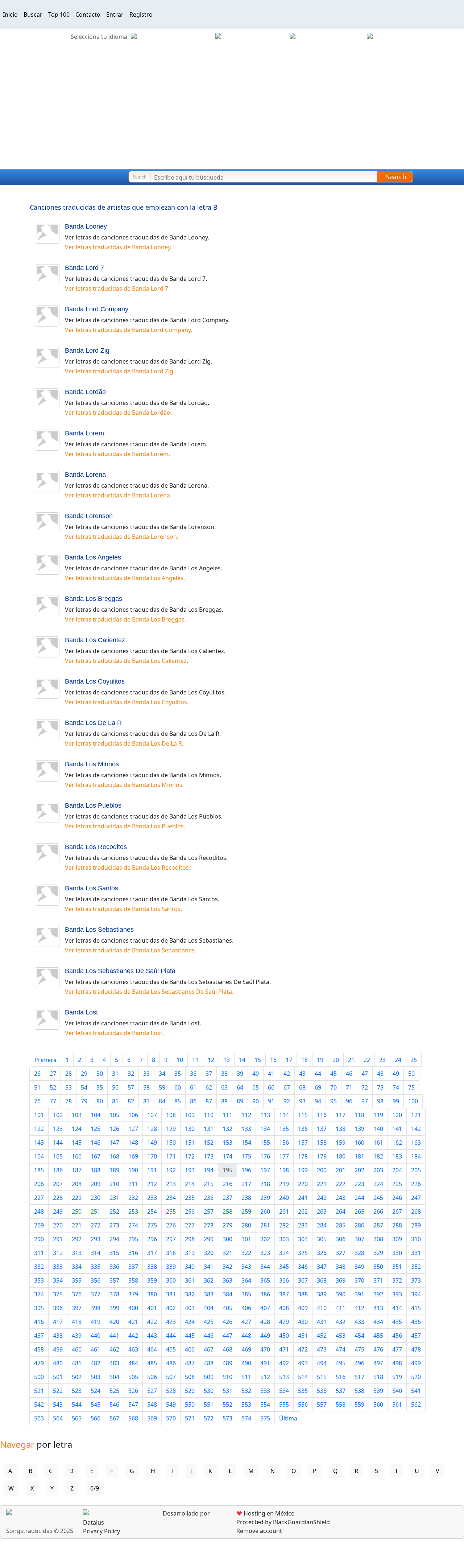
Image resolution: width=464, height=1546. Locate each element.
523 (77, 1391)
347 (322, 1267)
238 (246, 1198)
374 (39, 1294)
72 (364, 1087)
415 (416, 1308)
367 (303, 1280)
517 (359, 1377)
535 (303, 1391)
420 (114, 1322)
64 (240, 1087)
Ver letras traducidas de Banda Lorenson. (121, 537)
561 (397, 1404)
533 (265, 1391)
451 (303, 1336)
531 (227, 1391)
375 (58, 1294)
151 (190, 1143)
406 (246, 1308)
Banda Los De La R (93, 722)
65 (255, 1087)
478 (416, 1349)
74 (396, 1087)
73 (380, 1087)
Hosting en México (265, 1513)
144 (58, 1143)
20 (335, 1060)
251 (95, 1211)
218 (265, 1184)
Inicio (10, 15)
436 (416, 1322)
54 (84, 1087)
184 (416, 1156)
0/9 (94, 1488)
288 (397, 1225)
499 (416, 1363)
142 (416, 1129)
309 (397, 1239)
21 (351, 1060)
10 (180, 1060)
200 (322, 1170)
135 (284, 1129)
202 (359, 1170)
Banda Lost (81, 1012)
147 (114, 1143)
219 (284, 1184)
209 (95, 1184)
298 (190, 1239)
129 (171, 1129)
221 (322, 1184)
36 (193, 1074)
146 (95, 1143)
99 (396, 1101)
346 (303, 1267)
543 (58, 1404)
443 (152, 1336)
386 (265, 1294)
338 (152, 1267)
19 (320, 1060)
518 (378, 1377)
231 (114, 1198)
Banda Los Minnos (92, 764)
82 (131, 1101)
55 (99, 1087)
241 (303, 1198)
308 (378, 1239)
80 (99, 1101)
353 (39, 1280)
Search (396, 176)
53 (68, 1087)
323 (265, 1253)
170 (152, 1156)
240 (284, 1198)
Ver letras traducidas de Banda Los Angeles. (125, 578)
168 (114, 1156)
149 (152, 1143)
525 (114, 1391)
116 (322, 1115)
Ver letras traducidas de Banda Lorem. (117, 454)
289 (416, 1225)
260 (265, 1211)
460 (77, 1349)
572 (209, 1418)
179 (322, 1156)
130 (190, 1129)
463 (133, 1349)
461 (95, 1349)
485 (152, 1363)
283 (303, 1225)
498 (397, 1363)
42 (286, 1074)
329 (378, 1253)
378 (114, 1294)
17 (289, 1060)
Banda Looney (86, 226)
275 (152, 1225)
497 (378, 1363)
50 (411, 1074)
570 (171, 1418)
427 (246, 1322)
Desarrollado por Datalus (146, 1518)
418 (77, 1322)
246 (397, 1198)
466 (190, 1349)
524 (95, 1391)
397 (77, 1308)
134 (265, 1129)
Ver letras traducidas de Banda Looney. (118, 247)
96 (349, 1101)
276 (171, 1225)
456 (397, 1336)
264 (340, 1211)
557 (322, 1404)
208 (77, 1184)
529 (190, 1391)
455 (378, 1336)
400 (133, 1308)
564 (58, 1418)
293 (95, 1239)
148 (133, 1143)
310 (416, 1239)
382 (190, 1294)
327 (340, 1253)
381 (171, 1294)
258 (227, 1211)
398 (95, 1308)
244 (359, 1198)
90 (255, 1101)
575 (265, 1418)
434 (378, 1322)
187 (77, 1170)
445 (190, 1336)
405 (227, 1308)
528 (171, 1391)
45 (333, 1074)
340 (190, 1267)
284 (322, 1225)
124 (77, 1129)
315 (114, 1253)
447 (227, 1336)
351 (397, 1267)
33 (146, 1074)
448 (246, 1336)
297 (171, 1239)
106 (133, 1115)
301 (246, 1239)
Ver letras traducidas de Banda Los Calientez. (126, 661)
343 (246, 1267)
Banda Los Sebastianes (99, 929)
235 (190, 1198)
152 (209, 1143)
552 (227, 1404)
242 (322, 1198)
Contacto (87, 15)
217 (246, 1184)
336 (114, 1267)
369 (340, 1280)
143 (39, 1143)
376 (77, 1294)
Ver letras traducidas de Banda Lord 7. (117, 288)
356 (95, 1280)
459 (58, 1349)
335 (95, 1267)
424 (190, 1322)
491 (265, 1363)
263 (322, 1211)
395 (39, 1308)
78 (68, 1101)
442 (133, 1336)
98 (380, 1101)
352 (416, 1267)
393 (397, 1294)
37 (209, 1074)
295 (133, 1239)
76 (37, 1101)
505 (133, 1377)
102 (58, 1115)
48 (380, 1074)
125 (95, 1129)
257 (209, 1211)
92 (286, 1101)
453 (340, 1336)
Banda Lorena (85, 474)
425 (209, 1322)
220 (303, 1184)
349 (359, 1267)
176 (265, 1156)
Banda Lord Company (96, 309)
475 (359, 1349)
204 (397, 1170)
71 (349, 1087)
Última (288, 1418)
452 (322, 1336)
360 (171, 1280)
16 (273, 1060)
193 (190, 1170)
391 (359, 1294)
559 (359, 1404)
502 (77, 1377)
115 (303, 1115)
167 (95, 1156)
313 (77, 1253)
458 (39, 1349)
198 (284, 1170)
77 (53, 1101)
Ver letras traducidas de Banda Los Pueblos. (125, 826)
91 (271, 1101)
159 (340, 1143)
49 (396, 1074)
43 (302, 1074)
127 (133, 1129)
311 (39, 1253)
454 (359, 1336)
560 (378, 1404)
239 (265, 1198)
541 (416, 1391)
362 (209, 1280)
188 (95, 1170)
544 (77, 1404)
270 (58, 1225)
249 (58, 1211)
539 (378, 1391)
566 (95, 1418)
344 (265, 1267)
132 (227, 1129)
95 (333, 1101)
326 (322, 1253)
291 (58, 1239)
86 (193, 1101)
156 (284, 1143)
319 (190, 1253)
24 (398, 1060)
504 (114, 1377)
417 (58, 1322)
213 (171, 1184)
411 (340, 1308)
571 (190, 1418)
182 (378, 1156)
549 (171, 1404)
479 (39, 1363)
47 (364, 1074)
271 (77, 1225)
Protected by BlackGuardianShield (283, 1522)
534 (284, 1391)
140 (378, 1129)
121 (416, 1115)
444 (171, 1336)
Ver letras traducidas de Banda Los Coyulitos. (126, 702)
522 (58, 1391)
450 (284, 1336)
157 (303, 1143)
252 (114, 1211)
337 (133, 1267)
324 (284, 1253)
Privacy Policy (101, 1531)
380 (152, 1294)
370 (359, 1280)
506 (152, 1377)
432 (340, 1322)
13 (226, 1060)
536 (322, 1391)
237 (227, 1198)
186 (58, 1170)
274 (133, 1225)
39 (240, 1074)
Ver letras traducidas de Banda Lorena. (118, 495)
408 (284, 1308)
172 (190, 1156)
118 (359, 1115)
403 (190, 1308)
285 (340, 1225)
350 (378, 1267)
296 (152, 1239)
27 (53, 1074)
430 (303, 1322)
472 (303, 1349)
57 (131, 1087)
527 (152, 1391)
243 (340, 1198)
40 (255, 1074)
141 (397, 1129)
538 (359, 1391)
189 (114, 1170)
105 (114, 1115)
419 (95, 1322)
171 (171, 1156)
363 (227, 1280)
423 (171, 1322)
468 (227, 1349)
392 (378, 1294)
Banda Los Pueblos (93, 805)
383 (209, 1294)
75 (411, 1087)
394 (416, 1294)
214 (190, 1184)
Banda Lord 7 (84, 267)
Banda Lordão (85, 391)
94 (318, 1101)
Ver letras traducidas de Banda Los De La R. (124, 743)
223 (359, 1184)
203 (378, 1170)
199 (303, 1170)
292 (77, 1239)
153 (227, 1143)
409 (303, 1308)
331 (416, 1253)
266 (378, 1211)
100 (413, 1101)
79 (84, 1101)
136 (303, 1129)
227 (39, 1198)
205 (416, 1170)
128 (152, 1129)
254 (152, 1211)
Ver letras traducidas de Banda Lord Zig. (120, 371)
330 (397, 1253)
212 (152, 1184)
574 (246, 1418)
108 (171, 1115)
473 (322, 1349)
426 (227, 1322)
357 (114, 1280)
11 (195, 1060)
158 (322, 1143)
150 (171, 1143)
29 (84, 1074)
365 (265, 1280)
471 (284, 1349)
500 (39, 1377)
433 (359, 1322)
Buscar (33, 15)
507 (171, 1377)
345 (284, 1267)
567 (114, 1418)
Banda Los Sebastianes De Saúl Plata (120, 971)
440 (95, 1336)
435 (397, 1322)
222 (340, 1184)
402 (171, 1308)
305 (322, 1239)
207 (58, 1184)
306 (340, 1239)
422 (152, 1322)
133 (246, 1129)
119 (378, 1115)
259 (246, 1211)
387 (284, 1294)
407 (265, 1308)
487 (190, 1363)
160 (359, 1143)
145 (77, 1143)
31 (115, 1074)
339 (171, 1267)
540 (397, 1391)
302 (265, 1239)
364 (246, 1280)
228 (58, 1198)
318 (171, 1253)
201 (340, 1170)
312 (58, 1253)
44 (318, 1074)
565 (77, 1418)
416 (39, 1322)
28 (68, 1074)
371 (378, 1280)
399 (114, 1308)
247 (416, 1198)
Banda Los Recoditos (96, 846)
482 (95, 1363)
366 (284, 1280)
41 (271, 1074)
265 (359, 1211)
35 (177, 1074)
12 (211, 1060)
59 (162, 1087)
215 (209, 1184)
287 (378, 1225)
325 (303, 1253)
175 (246, 1156)
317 (152, 1253)
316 (133, 1253)
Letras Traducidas (48, 177)
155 (265, 1143)
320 (209, 1253)
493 (303, 1363)
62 (209, 1087)
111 (227, 1115)
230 (95, 1198)
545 (95, 1404)
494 (322, 1363)
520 (416, 1377)
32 (131, 1074)
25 (413, 1060)
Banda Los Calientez (95, 640)
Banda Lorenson (89, 516)
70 (333, 1087)
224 (378, 1184)
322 (246, 1253)
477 (397, 1349)
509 (209, 1377)
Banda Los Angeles (93, 557)
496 (359, 1363)
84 (162, 1101)
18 (304, 1060)
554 (265, 1404)
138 (340, 1129)
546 (114, 1404)
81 (115, 1101)
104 (95, 1115)
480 (58, 1363)
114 (284, 1115)
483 (114, 1363)
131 (209, 1129)
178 (303, 1156)
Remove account (259, 1531)
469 (246, 1349)
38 (224, 1074)
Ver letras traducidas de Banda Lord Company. (128, 330)
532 (246, 1391)
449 (265, 1336)
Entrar (115, 15)
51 (37, 1087)
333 (58, 1267)
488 (209, 1363)
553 (246, 1404)
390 (340, 1294)
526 (133, 1391)
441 (114, 1336)
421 (133, 1322)
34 (162, 1074)
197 (265, 1170)
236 (209, 1198)
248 (39, 1211)
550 (190, 1404)
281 (265, 1225)
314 (95, 1253)
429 (284, 1322)
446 (209, 1336)
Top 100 (59, 15)
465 (171, 1349)
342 (227, 1267)
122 (39, 1129)
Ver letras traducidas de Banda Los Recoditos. (127, 868)
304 (303, 1239)
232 (133, 1198)
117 (340, 1115)
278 (209, 1225)
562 (416, 1404)
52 (53, 1087)
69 (318, 1087)
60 (177, 1087)
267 (397, 1211)
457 (416, 1336)
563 (39, 1418)
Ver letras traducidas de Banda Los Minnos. (124, 785)
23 (382, 1060)
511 (246, 1377)
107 (152, 1115)
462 (114, 1349)
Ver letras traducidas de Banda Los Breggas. (125, 619)
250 (77, 1211)
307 (359, 1239)
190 (133, 1170)
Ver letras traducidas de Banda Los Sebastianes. (130, 950)
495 (340, 1363)
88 (224, 1101)
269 (39, 1225)
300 (227, 1239)
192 (171, 1170)
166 (77, 1156)
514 (303, 1377)
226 (416, 1184)
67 (286, 1087)
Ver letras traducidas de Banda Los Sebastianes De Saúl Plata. (149, 992)
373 (416, 1280)
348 (340, 1267)
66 (271, 1087)
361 (190, 1280)
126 (114, 1129)
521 (39, 1391)
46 (349, 1074)
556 (303, 1404)
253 (133, 1211)
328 (359, 1253)
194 (209, 1170)
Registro (141, 15)
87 (209, 1101)
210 (114, 1184)
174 (227, 1156)
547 (133, 1404)
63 (224, 1087)
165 (58, 1156)
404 (209, 1308)
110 (209, 1115)
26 (37, 1074)
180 (340, 1156)
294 (114, 1239)
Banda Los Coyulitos (95, 681)
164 (39, 1156)
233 (152, 1198)
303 (284, 1239)
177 (284, 1156)
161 (378, 1143)
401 (152, 1308)
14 (242, 1060)
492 (284, 1363)
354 (58, 1280)
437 (39, 1336)
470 (265, 1349)
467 (209, 1349)
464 (152, 1349)
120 (397, 1115)
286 (359, 1225)
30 (99, 1074)
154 (246, 1143)
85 (177, 1101)
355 (77, 1280)
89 (240, 1101)
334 (77, 1267)
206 (39, 1184)
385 (246, 1294)
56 (115, 1087)
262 (303, 1211)
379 (133, 1294)
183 (397, 1156)
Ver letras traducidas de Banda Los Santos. (123, 909)
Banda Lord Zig (87, 350)
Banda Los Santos (91, 888)
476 (378, 1349)
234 (171, 1198)
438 (58, 1336)
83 (146, 1101)
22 (367, 1060)
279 (227, 1225)
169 (133, 1156)
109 (190, 1115)
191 (152, 1170)
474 (340, 1349)
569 (152, 1418)
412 (359, 1308)
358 (133, 1280)
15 (257, 1060)
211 (133, 1184)
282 (284, 1225)
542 (39, 1404)
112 (246, 1115)
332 (39, 1267)
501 (58, 1377)
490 (246, 1363)
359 (152, 1280)
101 (39, 1115)
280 (246, 1225)
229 (77, 1198)
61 (193, 1087)
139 (359, 1129)
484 (133, 1363)
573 (227, 1418)
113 (265, 1115)
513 (284, 1377)
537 (340, 1391)
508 (190, 1377)
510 (227, 1377)
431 (322, 1322)
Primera (45, 1060)
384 (227, 1294)
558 (340, 1404)
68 (302, 1087)
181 (359, 1156)
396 (58, 1308)
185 (39, 1170)
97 (364, 1101)
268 (416, 1211)
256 (190, 1211)
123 (58, 1129)
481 (77, 1363)
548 (152, 1404)
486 (171, 1363)
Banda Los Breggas (93, 598)
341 (209, 1267)
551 (209, 1404)
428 (265, 1322)
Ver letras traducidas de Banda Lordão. (118, 413)
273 (114, 1225)
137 (322, 1129)
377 (95, 1294)
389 (322, 1294)
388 (303, 1294)
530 (209, 1391)
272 (95, 1225)
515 (322, 1377)
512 (265, 1377)
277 (190, 1225)
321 (227, 1253)
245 (378, 1198)
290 (39, 1239)
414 (397, 1308)
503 (95, 1377)
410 (322, 1308)
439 (77, 1336)
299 (209, 1239)
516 (340, 1377)
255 (171, 1211)
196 (246, 1170)
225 (397, 1184)
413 (378, 1308)
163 (416, 1143)
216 (227, 1184)
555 (284, 1404)
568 (133, 1418)
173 (209, 1156)
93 (302, 1101)
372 (397, 1280)
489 (227, 1363)
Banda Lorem (84, 433)
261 (284, 1211)
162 (397, 1143)
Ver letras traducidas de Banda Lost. (114, 1033)
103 (77, 1115)
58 (146, 1087)
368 (322, 1280)
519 (397, 1377)
